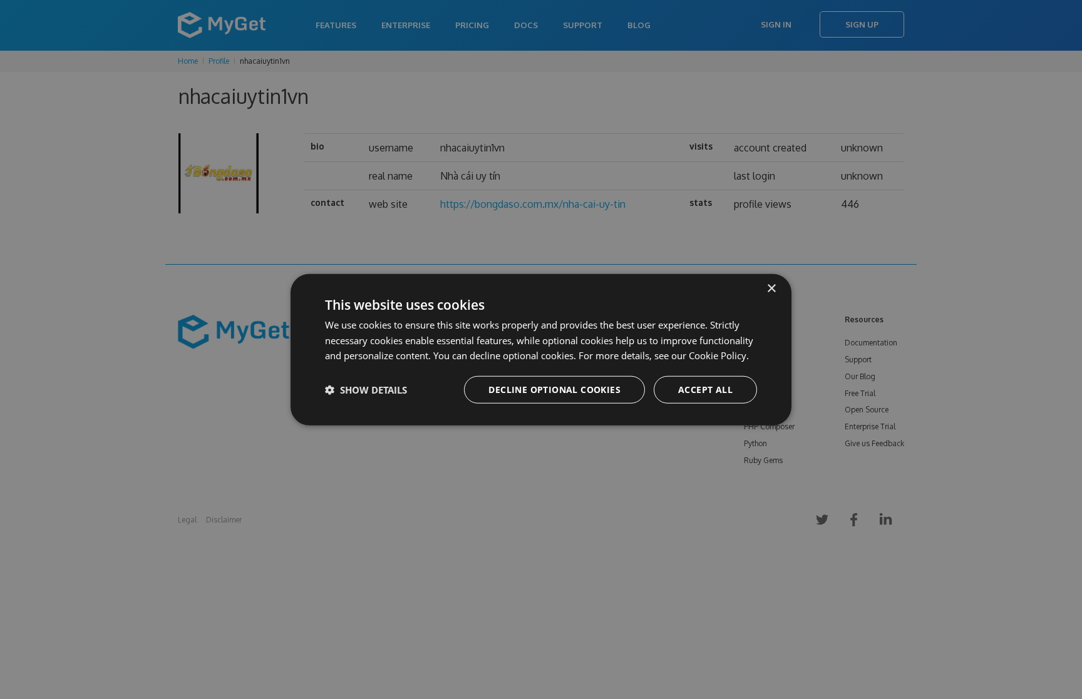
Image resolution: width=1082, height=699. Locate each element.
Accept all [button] (705, 389)
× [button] (771, 288)
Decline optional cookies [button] (554, 389)
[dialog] (541, 349)
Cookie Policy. (719, 355)
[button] (366, 390)
